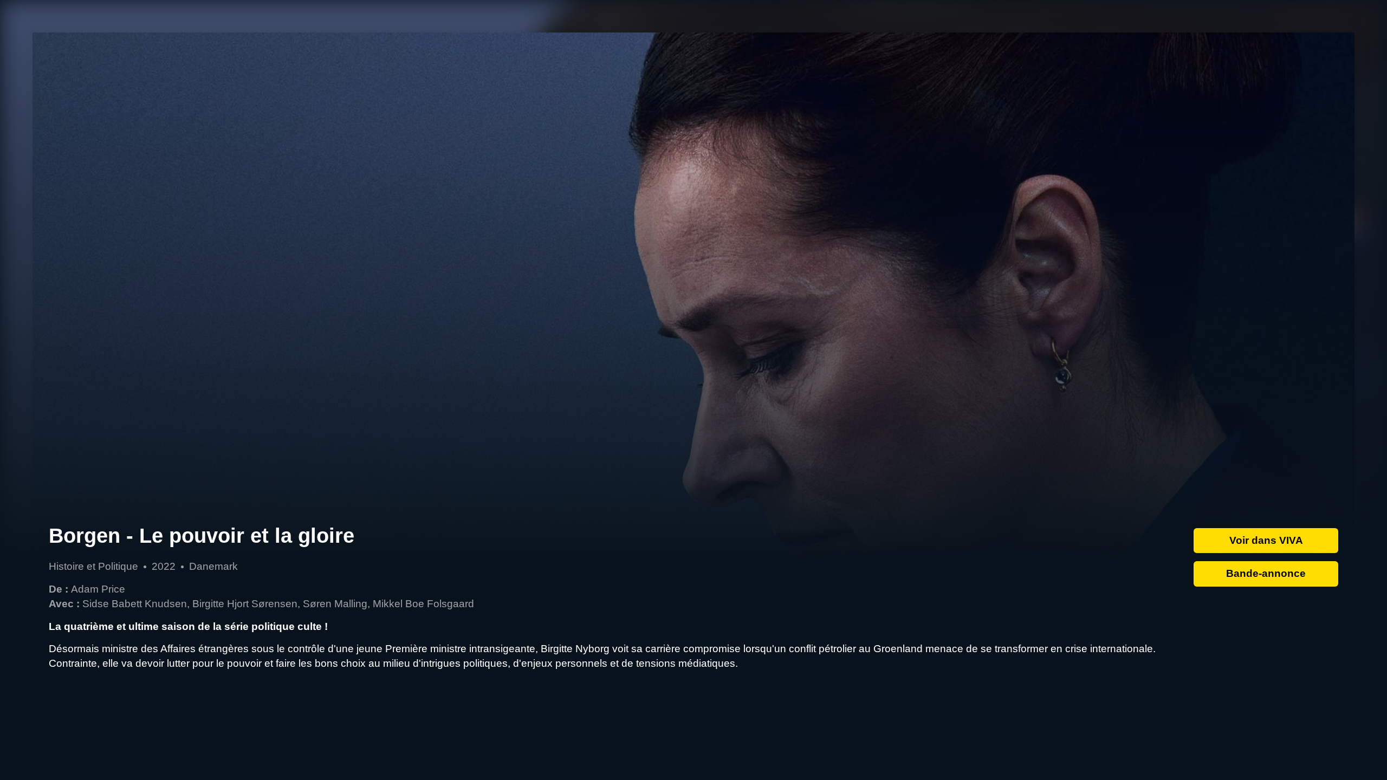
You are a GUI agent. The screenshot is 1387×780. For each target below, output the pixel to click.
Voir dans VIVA (1266, 540)
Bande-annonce (1266, 573)
